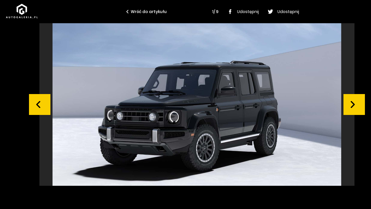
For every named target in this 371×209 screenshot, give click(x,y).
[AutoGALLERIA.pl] (21, 11)
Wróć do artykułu (149, 11)
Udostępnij (248, 12)
